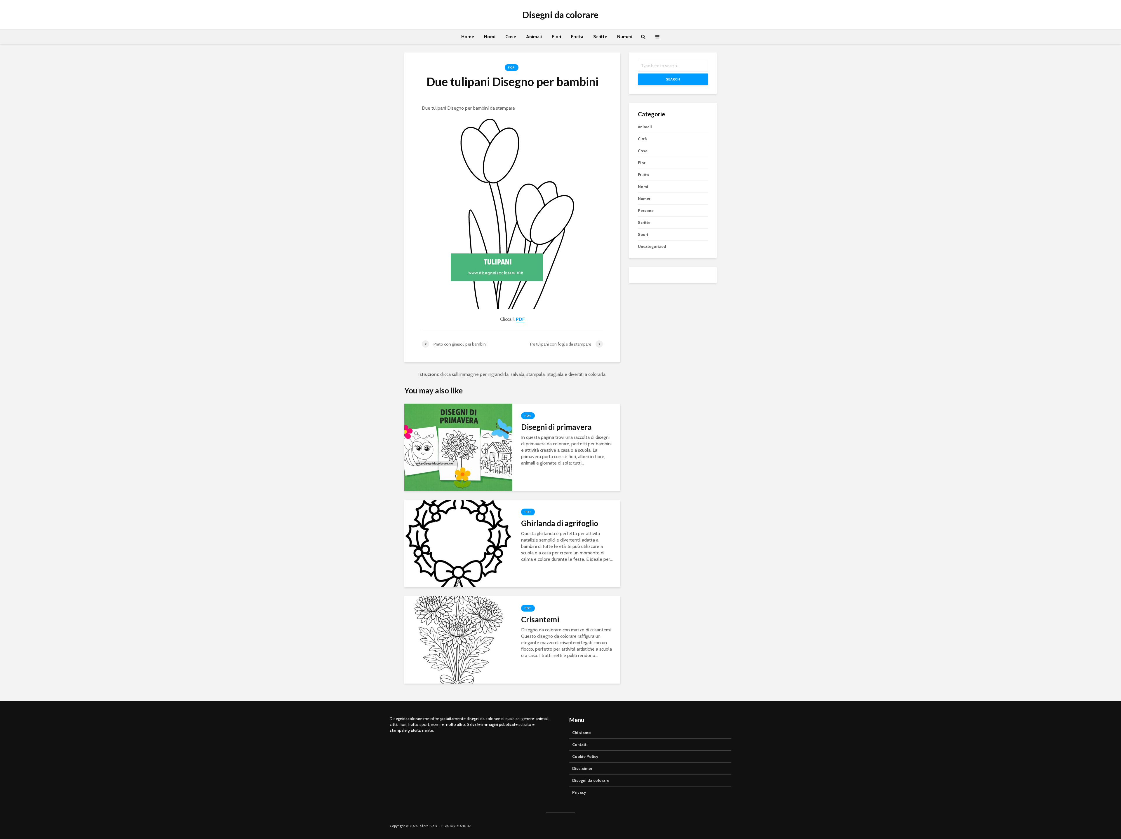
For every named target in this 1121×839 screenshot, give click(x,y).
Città (642, 138)
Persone (646, 210)
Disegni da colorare (560, 14)
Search (673, 79)
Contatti (580, 744)
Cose (510, 36)
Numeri (624, 36)
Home (467, 36)
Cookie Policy (585, 756)
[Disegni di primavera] (458, 447)
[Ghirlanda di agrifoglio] (458, 543)
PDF (520, 319)
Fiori (556, 36)
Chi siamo (581, 732)
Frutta (577, 36)
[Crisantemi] (458, 639)
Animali (534, 36)
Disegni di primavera (556, 427)
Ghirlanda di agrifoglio (559, 523)
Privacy (579, 792)
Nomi (489, 36)
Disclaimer (582, 768)
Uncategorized (652, 246)
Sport (643, 234)
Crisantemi (540, 619)
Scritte (600, 36)
